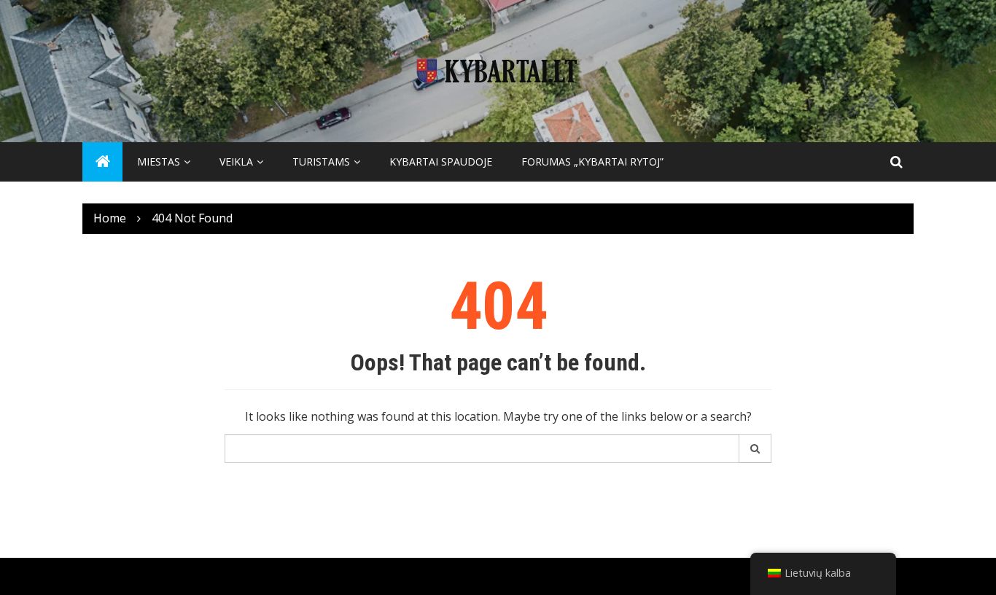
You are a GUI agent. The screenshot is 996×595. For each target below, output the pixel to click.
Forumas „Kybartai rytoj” (592, 161)
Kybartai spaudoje (440, 161)
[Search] (755, 448)
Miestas (158, 161)
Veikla (236, 161)
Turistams (321, 161)
